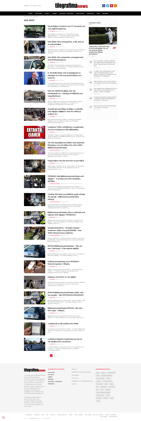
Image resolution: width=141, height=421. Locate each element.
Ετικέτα (30, 16)
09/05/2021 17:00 (60, 31)
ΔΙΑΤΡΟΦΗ (105, 13)
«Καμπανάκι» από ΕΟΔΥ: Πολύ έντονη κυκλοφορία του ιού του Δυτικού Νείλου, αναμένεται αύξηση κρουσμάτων (99, 50)
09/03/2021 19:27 (65, 201)
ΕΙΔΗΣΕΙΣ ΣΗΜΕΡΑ (107, 381)
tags (43, 414)
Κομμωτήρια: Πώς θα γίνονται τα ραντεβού (66, 161)
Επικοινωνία (75, 378)
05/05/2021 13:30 (60, 46)
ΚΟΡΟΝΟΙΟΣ (104, 386)
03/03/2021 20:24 (60, 279)
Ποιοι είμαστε (103, 416)
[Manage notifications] (3, 417)
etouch (48, 418)
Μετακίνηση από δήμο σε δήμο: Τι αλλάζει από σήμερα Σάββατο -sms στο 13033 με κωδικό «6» (65, 111)
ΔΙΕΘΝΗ (54, 13)
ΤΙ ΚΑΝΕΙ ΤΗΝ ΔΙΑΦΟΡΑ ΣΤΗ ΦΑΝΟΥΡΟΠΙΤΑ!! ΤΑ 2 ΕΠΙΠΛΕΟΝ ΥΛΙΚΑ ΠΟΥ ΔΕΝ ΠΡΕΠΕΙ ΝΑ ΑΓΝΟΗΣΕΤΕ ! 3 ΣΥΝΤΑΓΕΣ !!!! (105, 99)
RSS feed (74, 384)
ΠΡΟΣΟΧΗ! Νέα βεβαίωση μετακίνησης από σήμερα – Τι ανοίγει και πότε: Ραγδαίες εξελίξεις (66, 178)
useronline (52, 414)
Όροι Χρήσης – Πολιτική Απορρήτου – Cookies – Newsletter (100, 414)
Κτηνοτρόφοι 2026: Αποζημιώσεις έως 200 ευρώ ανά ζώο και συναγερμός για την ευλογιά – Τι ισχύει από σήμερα (105, 90)
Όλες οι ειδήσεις (78, 414)
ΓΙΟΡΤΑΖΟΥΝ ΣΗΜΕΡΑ (106, 375)
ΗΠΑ (97, 386)
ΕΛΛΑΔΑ (47, 13)
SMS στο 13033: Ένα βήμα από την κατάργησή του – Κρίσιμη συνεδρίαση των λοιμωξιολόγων (65, 93)
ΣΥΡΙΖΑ (108, 395)
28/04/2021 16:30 (60, 80)
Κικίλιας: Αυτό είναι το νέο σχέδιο (62, 277)
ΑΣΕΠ (97, 375)
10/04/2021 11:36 (60, 116)
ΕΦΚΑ (106, 384)
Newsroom (52, 31)
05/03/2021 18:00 (65, 235)
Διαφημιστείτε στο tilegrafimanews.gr (82, 381)
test (47, 414)
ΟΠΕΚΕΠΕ (108, 389)
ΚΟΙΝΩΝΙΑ (50, 379)
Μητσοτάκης (112, 386)
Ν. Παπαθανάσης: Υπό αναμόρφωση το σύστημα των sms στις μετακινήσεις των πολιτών (65, 75)
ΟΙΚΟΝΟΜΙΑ (51, 383)
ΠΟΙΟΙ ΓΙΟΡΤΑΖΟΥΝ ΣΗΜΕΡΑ (103, 392)
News (97, 372)
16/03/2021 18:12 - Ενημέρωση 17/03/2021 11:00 (71, 183)
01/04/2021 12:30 (60, 132)
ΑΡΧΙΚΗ (30, 13)
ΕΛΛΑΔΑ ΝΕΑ (38, 13)
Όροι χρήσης (75, 375)
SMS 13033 (35, 16)
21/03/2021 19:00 (60, 163)
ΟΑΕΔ (102, 389)
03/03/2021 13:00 (60, 297)
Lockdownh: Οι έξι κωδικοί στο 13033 (63, 324)
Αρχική (25, 16)
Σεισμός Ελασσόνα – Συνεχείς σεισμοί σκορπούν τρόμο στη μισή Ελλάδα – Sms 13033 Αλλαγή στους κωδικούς (64, 230)
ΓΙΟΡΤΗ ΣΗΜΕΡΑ (100, 378)
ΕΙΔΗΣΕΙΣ (98, 381)
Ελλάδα (111, 384)
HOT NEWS (51, 374)
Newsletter (37, 414)
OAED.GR (103, 372)
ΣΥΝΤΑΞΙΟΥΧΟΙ (100, 395)
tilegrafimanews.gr (35, 418)
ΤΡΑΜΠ (111, 398)
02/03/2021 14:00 (60, 313)
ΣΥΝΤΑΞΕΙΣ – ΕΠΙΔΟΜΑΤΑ (66, 13)
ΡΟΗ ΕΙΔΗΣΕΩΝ (113, 416)
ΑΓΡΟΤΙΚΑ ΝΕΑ (80, 13)
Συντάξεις (98, 398)
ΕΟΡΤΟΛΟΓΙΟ (99, 384)
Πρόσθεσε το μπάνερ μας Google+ (81, 372)
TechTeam (52, 279)
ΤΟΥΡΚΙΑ (106, 398)
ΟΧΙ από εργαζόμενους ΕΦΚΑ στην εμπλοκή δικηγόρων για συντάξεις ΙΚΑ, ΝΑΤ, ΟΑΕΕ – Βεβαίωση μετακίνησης (66, 145)
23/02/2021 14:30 (60, 344)
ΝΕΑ (97, 389)
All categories (28, 414)
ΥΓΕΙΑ (98, 13)
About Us (74, 369)
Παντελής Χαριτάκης (55, 150)
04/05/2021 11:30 (60, 62)
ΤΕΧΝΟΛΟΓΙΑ (90, 13)
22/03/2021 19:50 (65, 150)
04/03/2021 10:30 (60, 266)
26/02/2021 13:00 (60, 326)
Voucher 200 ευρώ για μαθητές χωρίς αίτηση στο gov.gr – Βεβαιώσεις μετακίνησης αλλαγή (66, 196)
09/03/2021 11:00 (60, 217)
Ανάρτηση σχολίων (62, 414)
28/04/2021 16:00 (61, 98)
